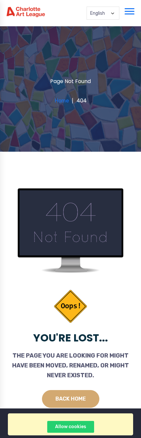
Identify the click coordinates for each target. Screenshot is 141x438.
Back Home (70, 399)
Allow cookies (70, 426)
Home (62, 101)
